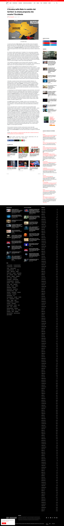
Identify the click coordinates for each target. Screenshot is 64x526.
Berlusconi (19, 274)
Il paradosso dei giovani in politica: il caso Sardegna (52, 76)
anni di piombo (14, 292)
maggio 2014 (49, 453)
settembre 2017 (49, 386)
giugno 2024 (49, 251)
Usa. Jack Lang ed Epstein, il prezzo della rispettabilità (52, 105)
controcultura (14, 303)
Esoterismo (8, 282)
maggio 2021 (49, 313)
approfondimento (9, 295)
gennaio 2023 (49, 279)
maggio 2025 (49, 232)
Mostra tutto (45, 202)
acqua (11, 284)
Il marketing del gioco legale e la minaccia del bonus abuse (16, 252)
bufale (15, 300)
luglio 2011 (49, 510)
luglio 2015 (49, 430)
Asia (7, 274)
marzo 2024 (49, 256)
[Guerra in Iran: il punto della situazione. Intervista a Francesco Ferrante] (8, 231)
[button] (54, 3)
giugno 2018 (49, 371)
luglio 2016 (49, 410)
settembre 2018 (49, 366)
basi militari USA (12, 298)
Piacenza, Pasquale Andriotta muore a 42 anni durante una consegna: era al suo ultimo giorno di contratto (49, 148)
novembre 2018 (49, 363)
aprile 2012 (49, 495)
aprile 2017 (49, 395)
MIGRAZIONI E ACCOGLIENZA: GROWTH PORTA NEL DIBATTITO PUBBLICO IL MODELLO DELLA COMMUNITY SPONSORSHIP (50, 155)
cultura (8, 306)
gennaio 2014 (49, 460)
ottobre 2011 (49, 505)
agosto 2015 (49, 428)
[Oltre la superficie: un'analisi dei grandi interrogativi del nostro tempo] (26, 244)
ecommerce (16, 308)
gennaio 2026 (49, 219)
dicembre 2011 (49, 502)
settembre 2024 (49, 246)
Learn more (7, 521)
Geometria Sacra (17, 282)
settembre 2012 (49, 487)
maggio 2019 (49, 353)
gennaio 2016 (49, 420)
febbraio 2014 (49, 458)
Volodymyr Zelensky (23, 74)
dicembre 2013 (49, 462)
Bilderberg (13, 276)
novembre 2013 (49, 463)
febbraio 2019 (49, 358)
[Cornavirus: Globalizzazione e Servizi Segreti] (52, 125)
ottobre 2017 (49, 385)
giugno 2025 (49, 231)
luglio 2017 (49, 390)
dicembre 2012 (49, 482)
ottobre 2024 (49, 244)
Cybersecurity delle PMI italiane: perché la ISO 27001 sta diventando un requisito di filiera (52, 81)
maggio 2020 (49, 333)
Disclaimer (12, 0)
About (9, 0)
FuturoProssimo (45, 161)
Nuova (8, 173)
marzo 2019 (49, 356)
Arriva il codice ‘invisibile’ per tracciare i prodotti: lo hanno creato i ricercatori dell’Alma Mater (52, 100)
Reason (44, 189)
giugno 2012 (49, 492)
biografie (8, 300)
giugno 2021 (49, 311)
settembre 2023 (49, 266)
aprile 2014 (49, 455)
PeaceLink (44, 175)
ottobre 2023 (49, 264)
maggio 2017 (49, 393)
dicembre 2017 (49, 381)
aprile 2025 (49, 234)
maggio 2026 (49, 212)
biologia (12, 300)
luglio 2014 (49, 450)
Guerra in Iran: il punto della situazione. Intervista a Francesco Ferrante (17, 231)
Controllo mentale (15, 279)
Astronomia (11, 274)
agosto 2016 (49, 408)
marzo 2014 (49, 457)
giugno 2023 (49, 271)
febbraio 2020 (49, 338)
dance (11, 306)
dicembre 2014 (49, 442)
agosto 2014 (49, 448)
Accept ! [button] (4, 523)
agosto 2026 (49, 209)
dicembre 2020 (49, 321)
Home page (9, 7)
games (13, 311)
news (37, 136)
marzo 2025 (49, 236)
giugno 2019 (49, 351)
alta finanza (14, 287)
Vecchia (39, 173)
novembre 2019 (49, 343)
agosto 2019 (49, 348)
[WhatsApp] (20, 140)
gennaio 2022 (49, 299)
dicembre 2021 (49, 301)
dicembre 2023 (49, 261)
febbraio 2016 (49, 418)
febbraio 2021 (49, 318)
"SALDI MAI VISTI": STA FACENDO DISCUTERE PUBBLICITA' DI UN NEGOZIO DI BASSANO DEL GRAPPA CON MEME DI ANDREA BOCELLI (52, 70)
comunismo (8, 303)
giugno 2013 (49, 472)
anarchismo (8, 292)
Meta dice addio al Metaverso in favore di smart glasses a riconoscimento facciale (52, 110)
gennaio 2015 (49, 440)
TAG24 (44, 146)
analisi (16, 290)
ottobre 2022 (49, 284)
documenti (15, 306)
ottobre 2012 (49, 485)
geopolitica (14, 136)
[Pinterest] (22, 140)
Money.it (44, 134)
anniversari (19, 292)
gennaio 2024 (49, 259)
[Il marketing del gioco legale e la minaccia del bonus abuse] (8, 252)
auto (7, 298)
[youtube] (53, 0)
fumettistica (8, 311)
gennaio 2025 (49, 239)
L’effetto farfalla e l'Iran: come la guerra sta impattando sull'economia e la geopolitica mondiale (34, 239)
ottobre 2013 (49, 465)
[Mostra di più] (26, 140)
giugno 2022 (49, 291)
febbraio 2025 (49, 237)
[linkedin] (46, 45)
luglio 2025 (49, 229)
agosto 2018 (49, 368)
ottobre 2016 (49, 405)
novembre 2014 (49, 443)
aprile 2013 (49, 475)
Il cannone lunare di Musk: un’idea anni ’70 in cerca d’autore (11, 154)
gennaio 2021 (49, 319)
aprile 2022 (49, 294)
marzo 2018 (49, 376)
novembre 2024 (49, 242)
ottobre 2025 (49, 224)
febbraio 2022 (49, 298)
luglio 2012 (49, 490)
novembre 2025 (49, 222)
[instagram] (57, 0)
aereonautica (15, 284)
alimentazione (9, 287)
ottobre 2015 (49, 425)
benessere (17, 298)
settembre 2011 (49, 507)
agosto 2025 (49, 227)
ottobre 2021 (49, 304)
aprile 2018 (49, 375)
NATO (35, 136)
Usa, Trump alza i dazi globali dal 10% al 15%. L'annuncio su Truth (23, 168)
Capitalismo (17, 276)
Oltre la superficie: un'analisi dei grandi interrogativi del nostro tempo (34, 244)
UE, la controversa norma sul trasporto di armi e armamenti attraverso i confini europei (52, 87)
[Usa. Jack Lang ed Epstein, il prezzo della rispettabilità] (45, 106)
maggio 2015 (49, 433)
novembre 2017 (49, 383)
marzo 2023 (49, 276)
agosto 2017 (49, 388)
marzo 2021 (49, 316)
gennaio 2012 (49, 500)
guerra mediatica (9, 314)
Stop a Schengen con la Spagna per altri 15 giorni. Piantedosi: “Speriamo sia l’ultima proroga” (49, 198)
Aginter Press (13, 271)
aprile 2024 (49, 254)
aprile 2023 (49, 274)
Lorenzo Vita (26, 136)
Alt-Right (17, 271)
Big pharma (8, 276)
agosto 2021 (49, 308)
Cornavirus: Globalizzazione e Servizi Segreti (52, 119)
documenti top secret (10, 308)
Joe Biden (16, 117)
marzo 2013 (49, 477)
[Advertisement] (50, 21)
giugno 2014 (49, 452)
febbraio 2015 (49, 438)
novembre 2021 (49, 303)
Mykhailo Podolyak (14, 70)
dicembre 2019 (49, 341)
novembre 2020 (49, 323)
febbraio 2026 (49, 217)
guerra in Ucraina (18, 136)
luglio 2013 (49, 470)
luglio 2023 (49, 269)
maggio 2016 (49, 413)
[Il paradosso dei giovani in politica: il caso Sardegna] (45, 76)
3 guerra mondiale (13, 268)
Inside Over (22, 136)
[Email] (24, 140)
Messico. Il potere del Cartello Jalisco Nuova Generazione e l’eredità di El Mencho (34, 154)
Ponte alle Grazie (52, 123)
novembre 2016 (49, 403)
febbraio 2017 (49, 398)
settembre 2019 (49, 346)
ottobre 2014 (49, 445)
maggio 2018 (49, 373)
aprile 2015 (49, 435)
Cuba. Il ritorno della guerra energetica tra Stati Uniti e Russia (34, 168)
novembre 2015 (49, 423)
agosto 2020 (49, 328)
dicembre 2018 (49, 361)
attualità (12, 7)
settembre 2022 (49, 286)
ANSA (44, 141)
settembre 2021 (49, 306)
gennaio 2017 (49, 400)
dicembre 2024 (49, 241)
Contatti (16, 0)
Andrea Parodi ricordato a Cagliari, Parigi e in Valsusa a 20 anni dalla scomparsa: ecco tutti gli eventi (34, 234)
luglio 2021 (49, 309)
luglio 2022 (49, 289)
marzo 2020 (49, 336)
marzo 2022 (49, 296)
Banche (15, 274)
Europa (13, 282)
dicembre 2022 (49, 281)
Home (7, 0)
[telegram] (54, 0)
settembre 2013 (49, 467)
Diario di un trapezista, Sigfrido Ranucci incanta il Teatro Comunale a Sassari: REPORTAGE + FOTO (17, 242)
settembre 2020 (49, 326)
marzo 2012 (49, 497)
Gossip (8, 284)
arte (14, 295)
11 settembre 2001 (9, 266)
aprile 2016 (49, 415)
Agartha (8, 271)
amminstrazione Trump (10, 290)
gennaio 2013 (49, 480)
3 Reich (8, 268)
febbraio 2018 (49, 378)
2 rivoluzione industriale (17, 266)
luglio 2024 (49, 249)
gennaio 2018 (49, 380)
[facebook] (50, 0)
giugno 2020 (49, 331)
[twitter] (51, 0)
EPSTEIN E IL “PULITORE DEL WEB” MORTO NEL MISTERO (11, 168)
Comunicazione (9, 279)
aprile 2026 (49, 214)
